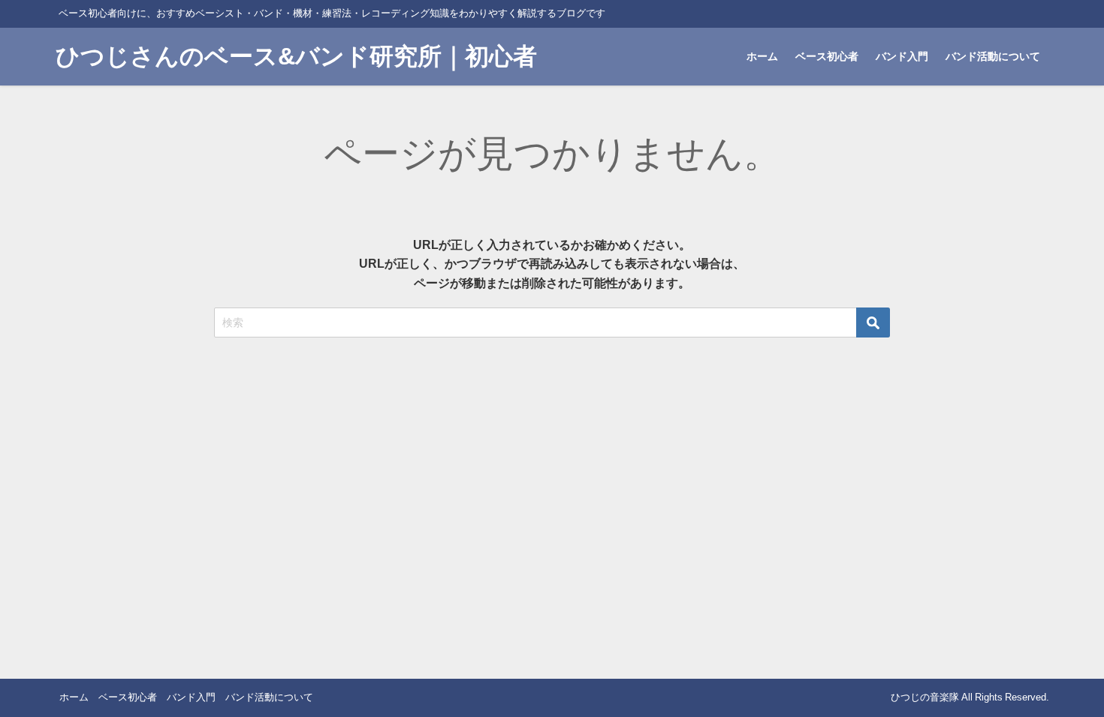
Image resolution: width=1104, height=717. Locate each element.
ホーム (762, 56)
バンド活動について (993, 56)
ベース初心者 (826, 56)
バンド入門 (902, 56)
